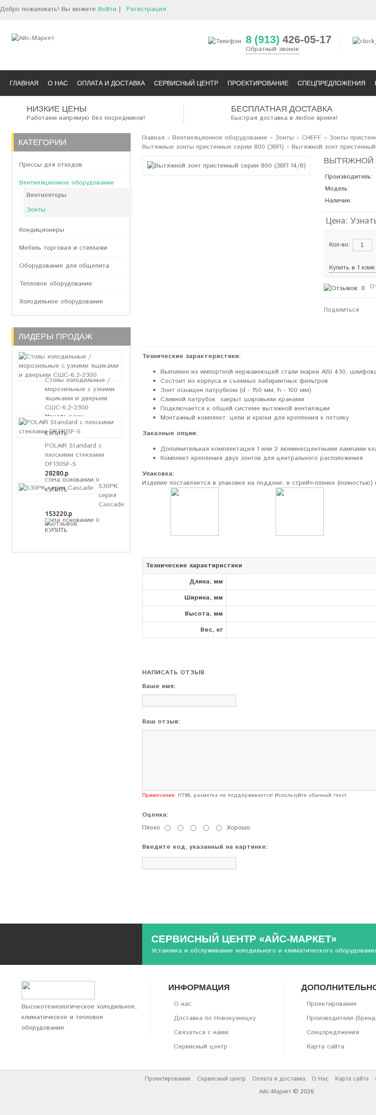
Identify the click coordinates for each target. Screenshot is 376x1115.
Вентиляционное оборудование (66, 182)
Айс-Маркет (275, 1091)
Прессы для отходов (50, 164)
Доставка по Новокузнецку (215, 1018)
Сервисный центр (200, 1046)
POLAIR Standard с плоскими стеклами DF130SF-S (74, 455)
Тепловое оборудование (55, 283)
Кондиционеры (41, 230)
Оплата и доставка (278, 1079)
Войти (107, 9)
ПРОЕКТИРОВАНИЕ (257, 83)
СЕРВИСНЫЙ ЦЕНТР (186, 83)
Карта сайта (325, 1046)
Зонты (36, 209)
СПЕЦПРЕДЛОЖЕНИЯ (331, 83)
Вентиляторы (46, 195)
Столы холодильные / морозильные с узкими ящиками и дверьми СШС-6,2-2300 (80, 393)
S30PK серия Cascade (111, 495)
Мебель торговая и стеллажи (63, 247)
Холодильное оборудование (61, 301)
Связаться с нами (201, 1032)
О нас (182, 1004)
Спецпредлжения (333, 1032)
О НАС (58, 83)
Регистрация (146, 9)
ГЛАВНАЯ (24, 83)
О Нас (320, 1079)
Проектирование (332, 1004)
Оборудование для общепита (64, 265)
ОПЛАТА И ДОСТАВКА (111, 83)
